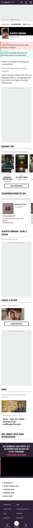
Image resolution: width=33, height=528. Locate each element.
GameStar (19, 513)
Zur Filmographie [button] (16, 186)
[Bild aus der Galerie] (12, 314)
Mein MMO (19, 518)
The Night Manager (8, 222)
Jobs (5, 513)
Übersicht (6, 24)
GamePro (6, 518)
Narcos (17, 80)
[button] (7, 526)
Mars (10, 83)
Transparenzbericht (22, 509)
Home (3, 19)
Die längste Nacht (21, 177)
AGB (17, 504)
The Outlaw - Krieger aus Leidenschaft (13, 218)
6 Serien (23, 62)
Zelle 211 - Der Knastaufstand (20, 78)
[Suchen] (21, 2)
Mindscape (5, 78)
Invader (5, 220)
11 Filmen (13, 62)
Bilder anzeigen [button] (16, 324)
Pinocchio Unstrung (16, 454)
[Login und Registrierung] (26, 2)
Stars (7, 19)
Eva (2, 80)
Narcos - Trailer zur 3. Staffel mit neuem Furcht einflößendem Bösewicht (13, 421)
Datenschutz (7, 509)
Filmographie (16, 24)
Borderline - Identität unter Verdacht (8, 178)
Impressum (7, 504)
